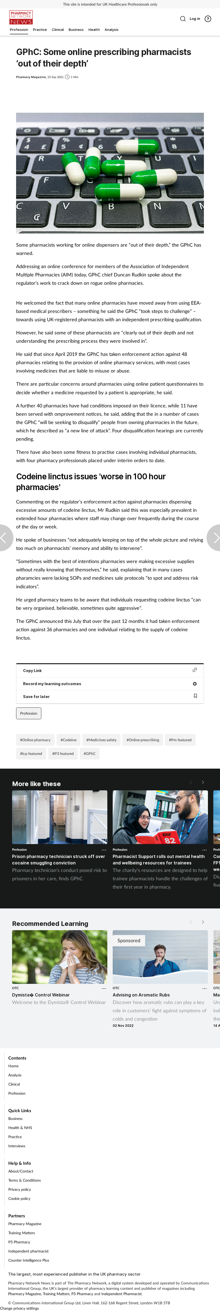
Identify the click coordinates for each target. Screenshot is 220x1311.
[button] (202, 782)
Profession (28, 713)
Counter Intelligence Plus (28, 1260)
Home (13, 1066)
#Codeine (68, 739)
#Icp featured (31, 753)
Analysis (14, 1075)
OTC (15, 988)
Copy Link (32, 670)
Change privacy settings (19, 1308)
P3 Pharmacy (19, 1242)
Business (15, 1118)
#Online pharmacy (35, 739)
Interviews (16, 1146)
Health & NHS (20, 1127)
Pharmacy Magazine (24, 1223)
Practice (15, 1136)
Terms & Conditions (24, 1180)
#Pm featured (180, 739)
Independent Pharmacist (121, 1293)
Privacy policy (19, 1189)
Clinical (14, 1084)
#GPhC (90, 753)
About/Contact (20, 1171)
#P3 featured (63, 753)
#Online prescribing (143, 739)
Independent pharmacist (28, 1251)
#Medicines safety (101, 739)
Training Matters (21, 1232)
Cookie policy (19, 1198)
